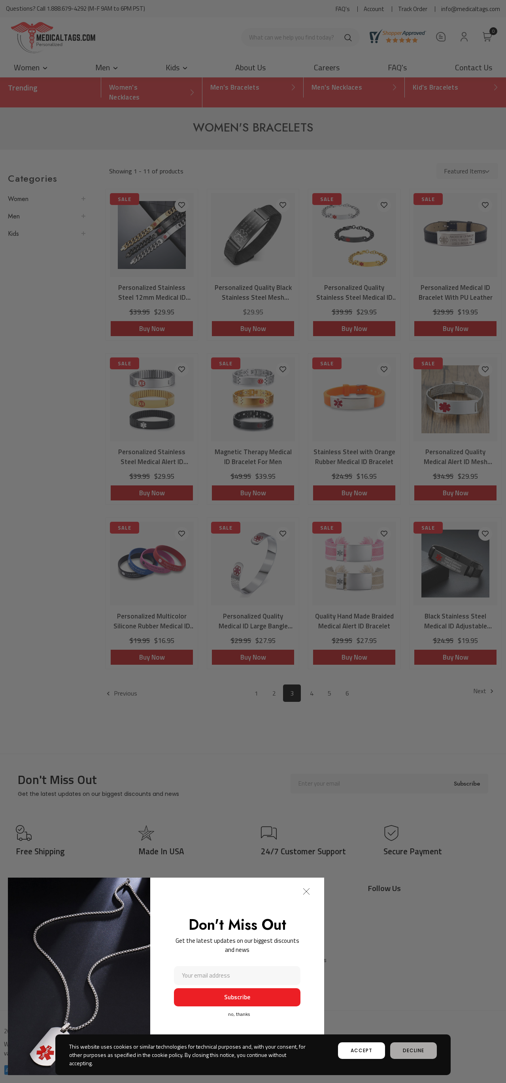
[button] (306, 891)
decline (413, 1050)
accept (361, 1050)
